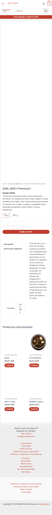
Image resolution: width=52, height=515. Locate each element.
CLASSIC (26, 184)
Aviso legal (26, 446)
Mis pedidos (26, 461)
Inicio (5, 184)
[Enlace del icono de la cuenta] (44, 4)
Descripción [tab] (8, 244)
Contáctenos (26, 443)
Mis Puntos (26, 472)
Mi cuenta (26, 458)
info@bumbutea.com (26, 436)
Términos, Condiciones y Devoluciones (26, 454)
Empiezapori (44, 504)
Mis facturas (26, 464)
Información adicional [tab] (13, 249)
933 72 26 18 (13, 3)
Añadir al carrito (26, 232)
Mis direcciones (26, 466)
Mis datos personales (26, 469)
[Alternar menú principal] (3, 3)
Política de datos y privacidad (26, 451)
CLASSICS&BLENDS (15, 184)
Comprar (9, 365)
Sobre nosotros (26, 449)
